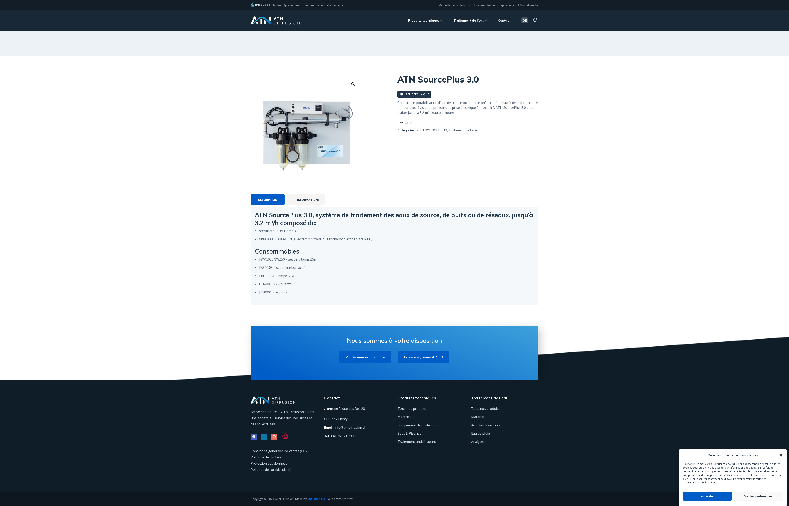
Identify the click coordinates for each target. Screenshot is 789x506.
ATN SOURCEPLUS (432, 130)
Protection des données (269, 463)
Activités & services (485, 425)
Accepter (707, 496)
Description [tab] (267, 200)
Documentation (484, 5)
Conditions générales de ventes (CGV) (279, 451)
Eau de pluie (480, 433)
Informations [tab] (308, 200)
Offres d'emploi (528, 5)
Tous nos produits (412, 408)
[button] (781, 455)
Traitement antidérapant (417, 441)
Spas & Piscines (409, 433)
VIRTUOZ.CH (316, 499)
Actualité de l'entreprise (454, 5)
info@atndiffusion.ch (350, 427)
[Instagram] (274, 437)
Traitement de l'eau (463, 130)
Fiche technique (417, 94)
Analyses (478, 441)
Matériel (404, 417)
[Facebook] (254, 437)
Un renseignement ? (420, 357)
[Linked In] (264, 437)
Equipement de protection (418, 425)
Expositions (506, 5)
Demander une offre (368, 357)
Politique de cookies (266, 457)
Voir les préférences (758, 496)
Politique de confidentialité (271, 469)
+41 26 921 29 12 (343, 436)
